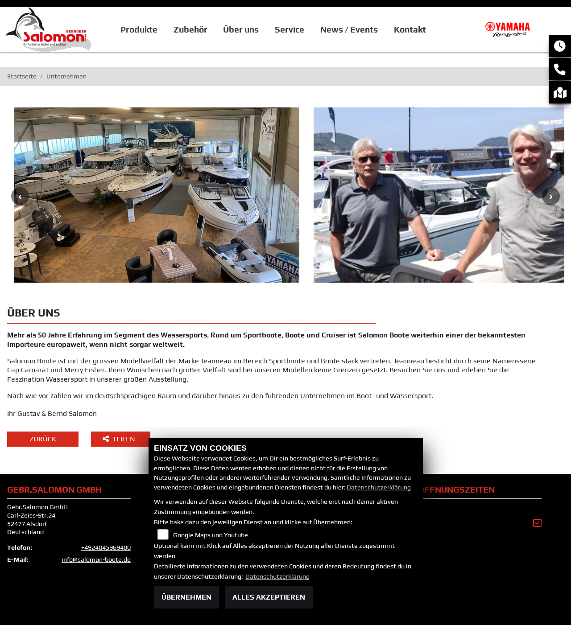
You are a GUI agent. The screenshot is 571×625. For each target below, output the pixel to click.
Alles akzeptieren (268, 597)
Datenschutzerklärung (379, 487)
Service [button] (289, 29)
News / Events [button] (349, 29)
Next (551, 196)
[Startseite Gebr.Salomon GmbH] (509, 29)
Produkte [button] (138, 29)
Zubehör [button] (190, 29)
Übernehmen (186, 597)
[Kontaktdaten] (560, 69)
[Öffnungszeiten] (560, 46)
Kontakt (410, 29)
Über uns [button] (241, 29)
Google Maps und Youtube (210, 535)
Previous (20, 196)
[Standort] (560, 92)
